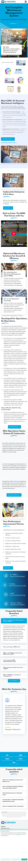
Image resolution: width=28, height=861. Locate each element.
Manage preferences (16, 859)
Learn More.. (13, 23)
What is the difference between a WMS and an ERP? (12, 653)
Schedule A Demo (14, 426)
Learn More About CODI (8, 143)
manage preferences (4, 835)
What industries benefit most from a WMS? (13, 668)
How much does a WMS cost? (11, 647)
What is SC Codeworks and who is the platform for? (12, 780)
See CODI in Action (7, 139)
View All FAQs (13, 680)
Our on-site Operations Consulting (11, 299)
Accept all (24, 859)
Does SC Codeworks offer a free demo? (13, 806)
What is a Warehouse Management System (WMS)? (13, 621)
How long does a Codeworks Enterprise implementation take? (13, 800)
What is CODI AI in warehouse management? (12, 675)
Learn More (7, 208)
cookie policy (18, 834)
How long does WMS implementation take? (9, 661)
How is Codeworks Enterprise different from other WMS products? (12, 787)
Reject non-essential (5, 859)
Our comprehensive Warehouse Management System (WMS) (12, 274)
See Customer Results (13, 495)
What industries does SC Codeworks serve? (12, 793)
